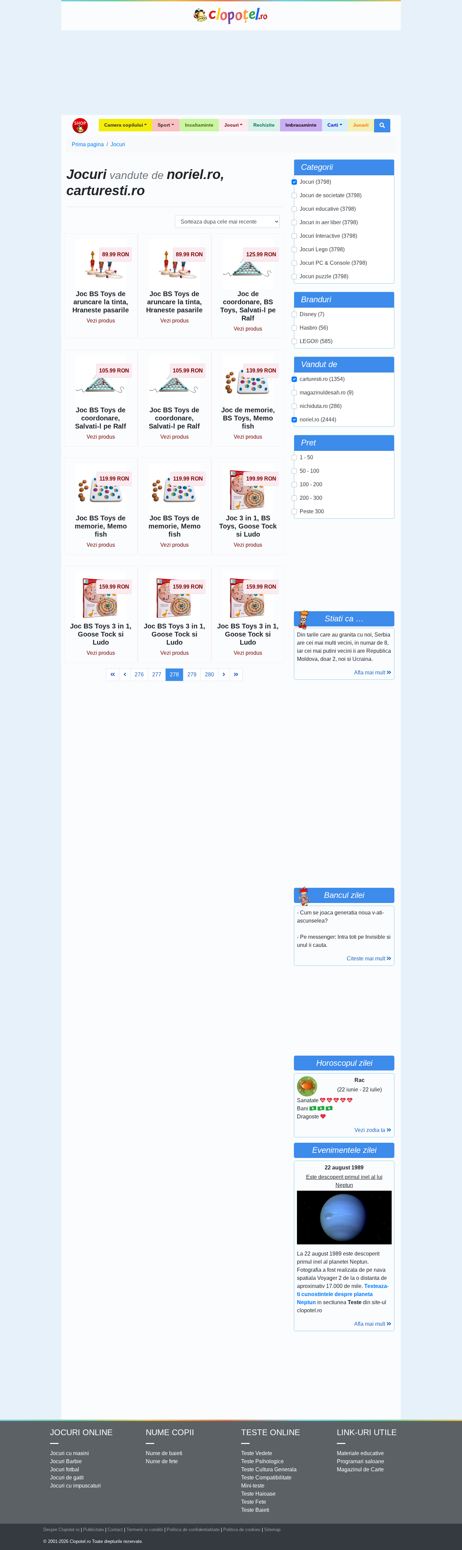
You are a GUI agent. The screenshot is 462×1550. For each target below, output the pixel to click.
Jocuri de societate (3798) (331, 195)
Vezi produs (101, 321)
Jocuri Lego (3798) (322, 249)
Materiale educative (360, 1453)
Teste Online (270, 1432)
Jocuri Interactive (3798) (328, 236)
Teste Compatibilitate (266, 1477)
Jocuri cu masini (69, 1453)
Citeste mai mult (367, 958)
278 (174, 674)
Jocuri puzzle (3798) (324, 276)
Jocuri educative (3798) (328, 209)
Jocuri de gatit (67, 1477)
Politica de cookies (241, 1529)
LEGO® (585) (316, 341)
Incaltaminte (199, 125)
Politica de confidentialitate (193, 1529)
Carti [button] (332, 125)
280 (209, 674)
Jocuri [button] (231, 125)
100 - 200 (311, 484)
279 (192, 674)
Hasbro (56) (314, 328)
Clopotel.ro (231, 16)
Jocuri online (81, 1432)
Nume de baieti (164, 1453)
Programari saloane (360, 1461)
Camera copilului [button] (123, 125)
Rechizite (264, 125)
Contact (115, 1529)
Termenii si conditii (144, 1529)
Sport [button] (164, 125)
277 (156, 674)
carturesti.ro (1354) (322, 379)
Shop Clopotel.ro (80, 126)
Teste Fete (253, 1502)
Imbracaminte (301, 125)
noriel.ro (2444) (318, 419)
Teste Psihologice (262, 1461)
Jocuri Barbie (66, 1461)
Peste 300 (312, 511)
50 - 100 (309, 471)
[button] (382, 125)
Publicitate (93, 1529)
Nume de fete (162, 1461)
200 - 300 (311, 498)
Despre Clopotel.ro (61, 1529)
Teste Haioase (258, 1494)
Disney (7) (312, 314)
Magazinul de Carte (360, 1469)
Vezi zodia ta (370, 1130)
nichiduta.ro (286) (321, 406)
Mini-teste (252, 1486)
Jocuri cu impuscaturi (75, 1486)
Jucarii (361, 125)
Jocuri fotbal (64, 1469)
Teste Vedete (256, 1453)
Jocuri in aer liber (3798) (329, 222)
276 (139, 674)
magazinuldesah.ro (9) (326, 392)
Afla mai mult (370, 672)
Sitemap (272, 1529)
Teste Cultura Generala (269, 1469)
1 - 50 (306, 457)
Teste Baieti (255, 1510)
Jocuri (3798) (315, 182)
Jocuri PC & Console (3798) (333, 263)
